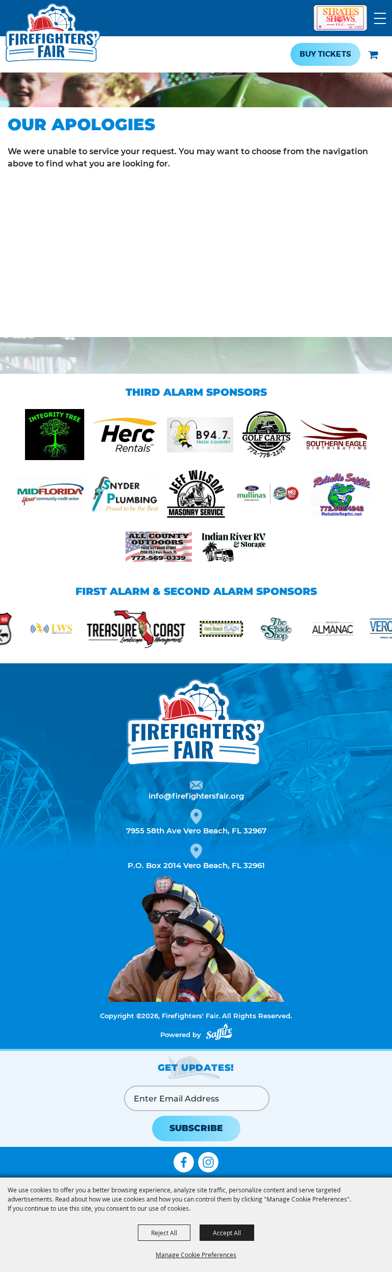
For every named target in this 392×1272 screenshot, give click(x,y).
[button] (373, 54)
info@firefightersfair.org (196, 796)
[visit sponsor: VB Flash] (197, 630)
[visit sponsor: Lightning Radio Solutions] (28, 630)
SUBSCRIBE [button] (196, 1128)
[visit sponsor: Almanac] (309, 630)
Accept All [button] (227, 1233)
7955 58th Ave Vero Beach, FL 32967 (196, 830)
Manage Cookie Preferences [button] (196, 1255)
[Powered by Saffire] (219, 1031)
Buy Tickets (325, 54)
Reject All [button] (164, 1233)
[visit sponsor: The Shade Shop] (253, 630)
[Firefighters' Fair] (53, 37)
